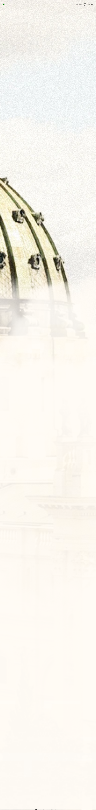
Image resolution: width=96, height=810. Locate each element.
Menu (88, 4)
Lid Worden (79, 4)
